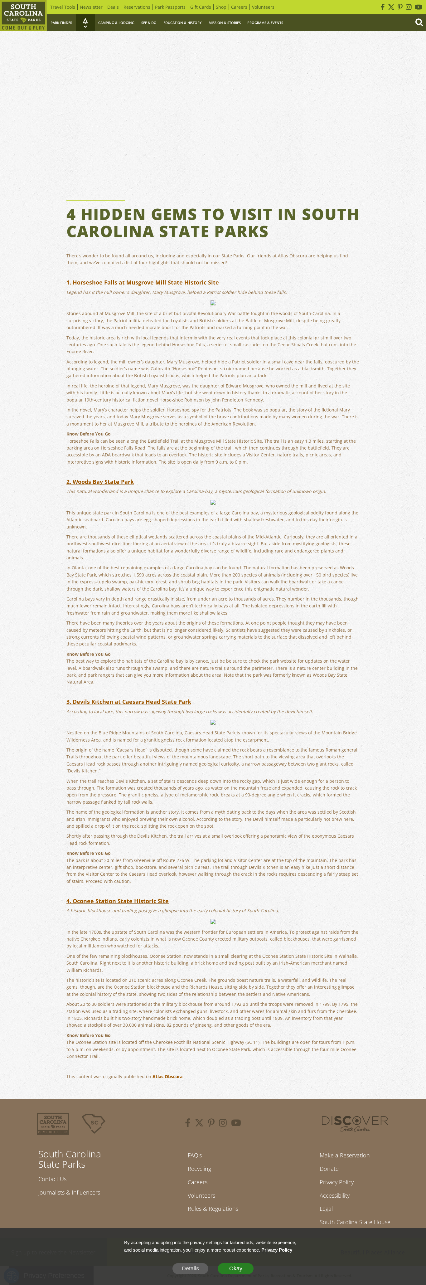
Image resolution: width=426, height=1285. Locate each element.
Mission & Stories (225, 22)
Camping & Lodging (116, 22)
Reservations (136, 7)
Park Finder (61, 22)
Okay (235, 1268)
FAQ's (195, 1155)
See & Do (149, 22)
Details (190, 1268)
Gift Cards (200, 7)
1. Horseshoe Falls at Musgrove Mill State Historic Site (142, 282)
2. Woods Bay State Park (100, 481)
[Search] (419, 22)
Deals (113, 7)
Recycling (199, 1168)
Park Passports (170, 7)
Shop (221, 7)
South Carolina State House (355, 1222)
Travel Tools (62, 7)
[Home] (23, 15)
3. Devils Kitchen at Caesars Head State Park (128, 701)
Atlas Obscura (167, 1076)
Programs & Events (265, 22)
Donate (329, 1168)
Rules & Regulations (213, 1208)
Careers (239, 7)
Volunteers (263, 7)
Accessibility (335, 1195)
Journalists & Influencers (69, 1192)
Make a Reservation (345, 1155)
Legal (326, 1208)
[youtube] (236, 1123)
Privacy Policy (337, 1182)
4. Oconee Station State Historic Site (117, 901)
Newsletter (91, 7)
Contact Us (52, 1179)
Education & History (182, 22)
